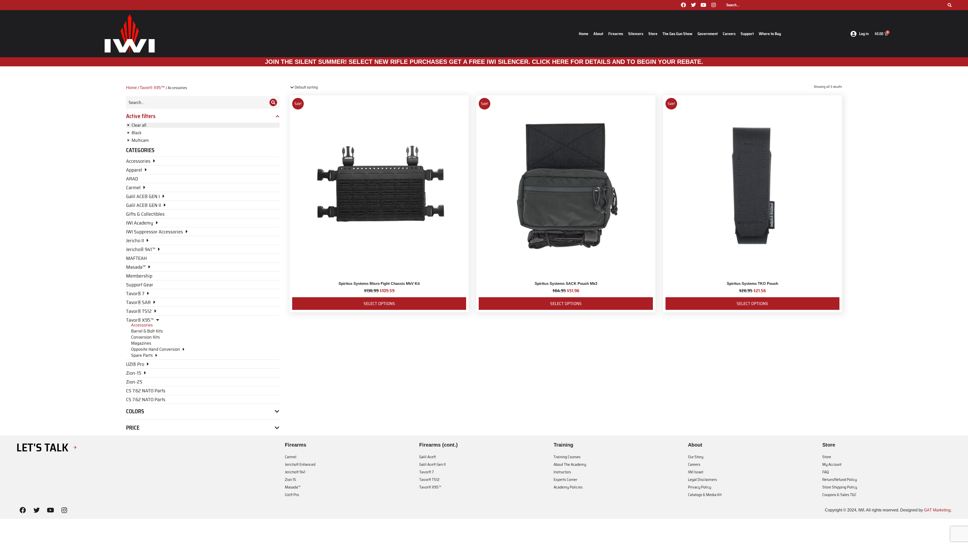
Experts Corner (565, 479)
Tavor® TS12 (429, 479)
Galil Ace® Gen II (432, 464)
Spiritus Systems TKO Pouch (752, 283)
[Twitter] (693, 5)
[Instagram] (714, 5)
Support (747, 34)
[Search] (949, 5)
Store (652, 34)
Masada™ (292, 487)
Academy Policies (568, 487)
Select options (379, 303)
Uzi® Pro (292, 495)
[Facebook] (683, 5)
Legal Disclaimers (702, 479)
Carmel (290, 457)
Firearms (615, 34)
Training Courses (567, 457)
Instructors (562, 472)
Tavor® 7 (426, 472)
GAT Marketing (937, 510)
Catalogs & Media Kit (705, 495)
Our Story (695, 457)
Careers (729, 34)
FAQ (825, 472)
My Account (831, 464)
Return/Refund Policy (839, 479)
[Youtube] (704, 5)
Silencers (635, 34)
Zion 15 (290, 479)
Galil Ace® (427, 457)
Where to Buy (770, 34)
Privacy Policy (699, 487)
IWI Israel (695, 472)
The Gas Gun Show (677, 34)
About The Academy (570, 464)
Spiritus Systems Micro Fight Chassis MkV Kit (379, 283)
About (598, 34)
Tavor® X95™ (152, 88)
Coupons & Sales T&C (839, 495)
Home (583, 34)
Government (708, 34)
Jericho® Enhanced (300, 464)
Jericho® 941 (295, 472)
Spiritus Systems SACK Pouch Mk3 (566, 283)
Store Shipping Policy (839, 487)
